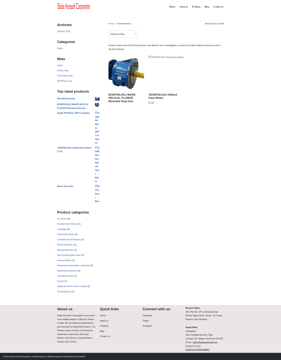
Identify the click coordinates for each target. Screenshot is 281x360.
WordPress (26, 356)
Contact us (218, 6)
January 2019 (63, 31)
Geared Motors (64, 260)
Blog (207, 6)
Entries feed (62, 70)
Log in (60, 65)
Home (172, 6)
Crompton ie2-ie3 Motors (69, 239)
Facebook (147, 315)
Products (196, 6)
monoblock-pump (65, 276)
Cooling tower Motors (67, 224)
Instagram (147, 326)
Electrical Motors (65, 244)
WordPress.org (64, 81)
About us (183, 6)
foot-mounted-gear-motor (69, 255)
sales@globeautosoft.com (205, 342)
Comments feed (64, 75)
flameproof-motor (65, 250)
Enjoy (59, 48)
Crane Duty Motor (65, 234)
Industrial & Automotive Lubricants (73, 265)
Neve (4, 356)
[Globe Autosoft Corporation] (74, 7)
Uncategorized (64, 291)
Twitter (146, 320)
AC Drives (62, 218)
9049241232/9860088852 (198, 349)
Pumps (60, 281)
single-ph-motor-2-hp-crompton (72, 286)
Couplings (62, 229)
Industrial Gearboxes (67, 270)
